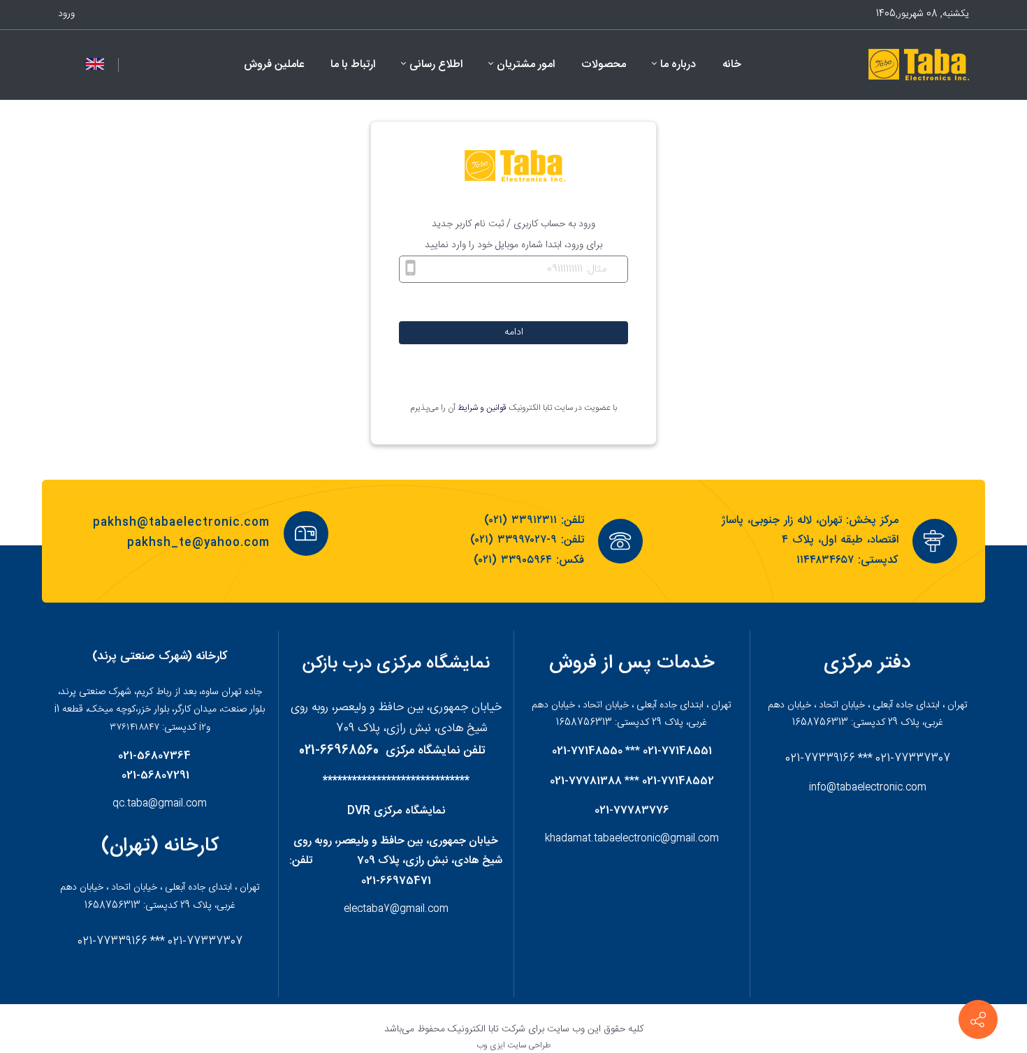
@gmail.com (419, 909)
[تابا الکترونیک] (917, 65)
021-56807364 (154, 756)
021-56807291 (155, 776)
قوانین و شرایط (482, 408)
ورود (66, 14)
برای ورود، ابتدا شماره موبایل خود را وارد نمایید (513, 245)
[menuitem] (732, 65)
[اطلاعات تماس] (978, 1019)
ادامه (513, 332)
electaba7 (367, 909)
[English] (95, 64)
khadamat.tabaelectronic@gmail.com (632, 838)
